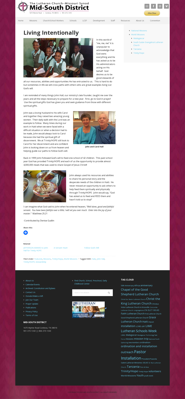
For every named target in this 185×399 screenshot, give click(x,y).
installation (128, 326)
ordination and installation (139, 346)
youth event (148, 376)
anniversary (146, 285)
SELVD (145, 362)
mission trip (141, 338)
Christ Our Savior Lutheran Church (133, 299)
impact (151, 322)
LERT (143, 326)
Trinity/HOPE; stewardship (34, 262)
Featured (38, 259)
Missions (47, 259)
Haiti (94, 259)
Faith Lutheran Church (133, 313)
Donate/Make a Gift (34, 296)
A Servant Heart (61, 247)
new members (134, 342)
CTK (145, 310)
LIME (149, 326)
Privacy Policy (32, 311)
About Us (30, 280)
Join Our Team (32, 300)
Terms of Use (32, 315)
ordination (145, 342)
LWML (123, 335)
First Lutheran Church (153, 314)
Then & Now (144, 367)
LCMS (138, 326)
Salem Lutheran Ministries (131, 362)
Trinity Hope (143, 371)
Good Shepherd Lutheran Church (134, 317)
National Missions (139, 30)
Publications (31, 307)
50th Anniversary (127, 285)
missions (129, 339)
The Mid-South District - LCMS (52, 8)
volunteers (155, 371)
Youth (140, 375)
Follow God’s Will (91, 247)
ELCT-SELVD (153, 310)
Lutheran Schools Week (139, 331)
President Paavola (149, 359)
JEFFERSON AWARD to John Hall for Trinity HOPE (35, 249)
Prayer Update (32, 303)
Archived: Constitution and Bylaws (40, 288)
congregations (139, 310)
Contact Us (30, 292)
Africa (137, 285)
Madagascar (138, 38)
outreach (127, 352)
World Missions (70, 259)
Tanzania (137, 49)
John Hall (101, 259)
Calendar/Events (33, 284)
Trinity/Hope (57, 259)
